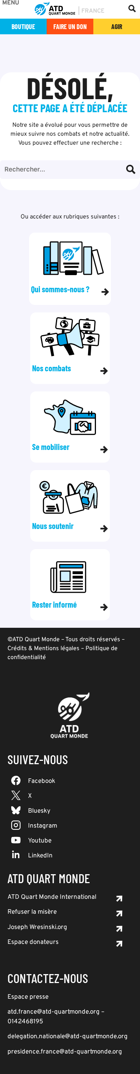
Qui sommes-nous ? (60, 289)
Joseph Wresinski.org (37, 927)
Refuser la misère (32, 912)
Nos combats (51, 368)
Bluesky (39, 811)
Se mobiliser (50, 446)
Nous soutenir (53, 525)
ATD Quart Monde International (51, 897)
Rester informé (54, 604)
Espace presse (28, 997)
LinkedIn (40, 856)
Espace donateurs (33, 942)
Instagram (42, 826)
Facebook (41, 781)
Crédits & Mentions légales (43, 648)
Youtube (40, 841)
